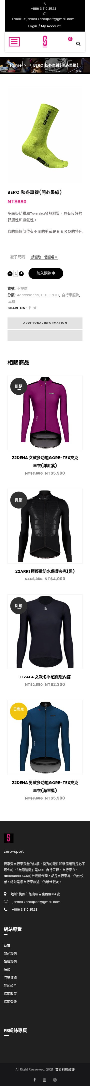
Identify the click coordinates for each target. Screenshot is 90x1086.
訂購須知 (10, 978)
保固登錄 (10, 1002)
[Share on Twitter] (35, 307)
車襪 (11, 301)
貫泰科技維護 (65, 1069)
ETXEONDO (50, 294)
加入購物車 (45, 273)
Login (32, 26)
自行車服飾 (70, 294)
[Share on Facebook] (29, 307)
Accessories (28, 294)
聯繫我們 (10, 962)
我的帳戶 (10, 986)
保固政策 (10, 994)
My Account (51, 26)
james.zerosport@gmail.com (50, 18)
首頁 (7, 946)
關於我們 (10, 954)
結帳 (7, 970)
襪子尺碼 (17, 257)
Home (16, 65)
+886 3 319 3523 (43, 8)
